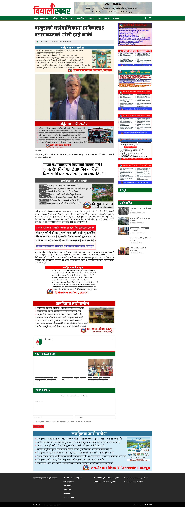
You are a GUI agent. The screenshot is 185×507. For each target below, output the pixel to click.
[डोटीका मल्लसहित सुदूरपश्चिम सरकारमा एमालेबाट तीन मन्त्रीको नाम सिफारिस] (100, 367)
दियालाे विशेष (54, 18)
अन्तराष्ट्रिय (107, 18)
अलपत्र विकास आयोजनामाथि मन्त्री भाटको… (139, 229)
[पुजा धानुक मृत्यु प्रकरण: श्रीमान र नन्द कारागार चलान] (123, 211)
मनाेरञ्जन (91, 18)
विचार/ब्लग (116, 18)
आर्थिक (72, 18)
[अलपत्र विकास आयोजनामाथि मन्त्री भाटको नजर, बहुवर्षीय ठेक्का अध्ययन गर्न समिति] (47, 367)
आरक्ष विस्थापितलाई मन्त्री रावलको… (138, 249)
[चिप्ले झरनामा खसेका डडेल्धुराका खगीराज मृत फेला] (74, 367)
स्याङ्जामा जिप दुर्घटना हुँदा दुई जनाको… (140, 219)
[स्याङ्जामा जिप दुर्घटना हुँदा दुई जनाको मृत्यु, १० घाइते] (123, 221)
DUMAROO (148, 505)
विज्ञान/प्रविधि (81, 18)
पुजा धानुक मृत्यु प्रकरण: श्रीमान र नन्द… (140, 209)
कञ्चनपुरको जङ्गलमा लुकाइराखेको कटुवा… (140, 239)
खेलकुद (99, 18)
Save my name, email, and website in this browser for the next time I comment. (63, 421)
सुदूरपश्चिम (43, 18)
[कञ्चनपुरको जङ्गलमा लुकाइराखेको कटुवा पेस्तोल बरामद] (123, 241)
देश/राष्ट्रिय (64, 18)
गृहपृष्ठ (36, 18)
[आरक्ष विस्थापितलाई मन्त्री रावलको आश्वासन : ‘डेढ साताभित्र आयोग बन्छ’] (123, 251)
